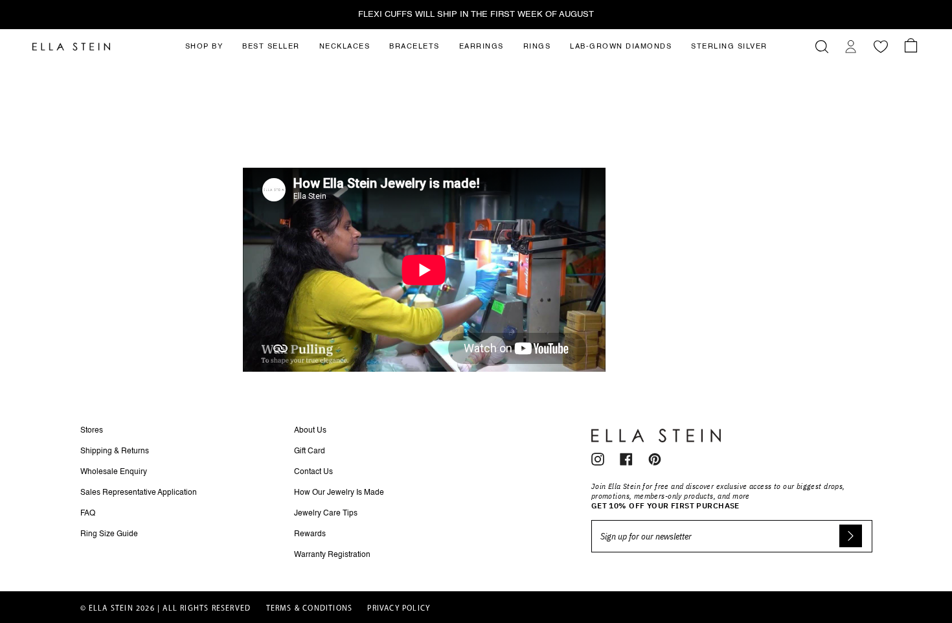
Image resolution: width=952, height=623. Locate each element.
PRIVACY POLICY (398, 609)
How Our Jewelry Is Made (339, 493)
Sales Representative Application (138, 493)
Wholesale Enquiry (113, 472)
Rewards (310, 534)
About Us (310, 431)
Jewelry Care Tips (325, 513)
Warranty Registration (332, 555)
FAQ (87, 513)
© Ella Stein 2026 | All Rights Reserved (165, 609)
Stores (91, 431)
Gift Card (309, 451)
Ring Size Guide (109, 534)
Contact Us (313, 472)
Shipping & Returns (114, 451)
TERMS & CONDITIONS (309, 609)
